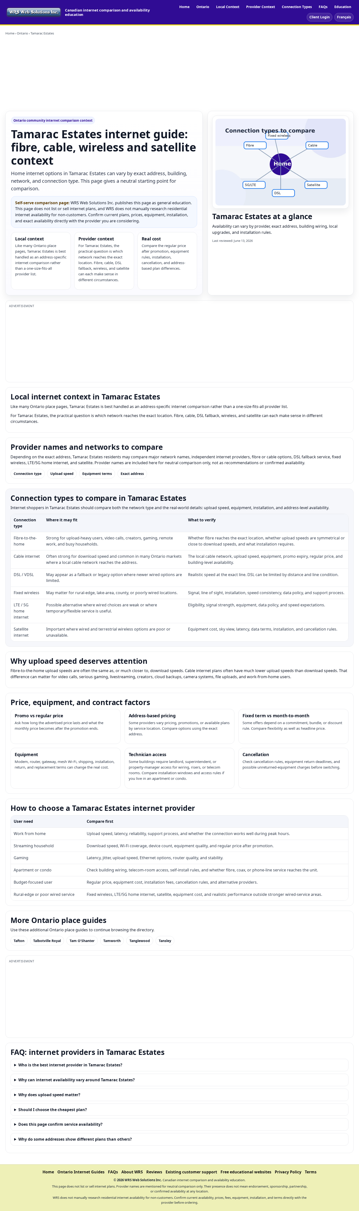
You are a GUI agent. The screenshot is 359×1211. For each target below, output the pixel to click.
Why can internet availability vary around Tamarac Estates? (76, 1079)
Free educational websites (246, 1172)
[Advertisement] (179, 73)
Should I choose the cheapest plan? (52, 1109)
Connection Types (297, 6)
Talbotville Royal (47, 940)
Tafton (19, 940)
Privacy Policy (288, 1172)
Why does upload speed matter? (49, 1094)
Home (184, 6)
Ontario (202, 6)
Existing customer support (191, 1172)
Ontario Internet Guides (81, 1172)
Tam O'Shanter (82, 940)
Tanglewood (139, 940)
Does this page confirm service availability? (60, 1124)
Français (344, 17)
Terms (311, 1172)
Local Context (227, 6)
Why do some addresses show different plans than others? (75, 1139)
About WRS (132, 1172)
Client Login (319, 17)
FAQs (323, 6)
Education (342, 6)
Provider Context (260, 6)
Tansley (165, 940)
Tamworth (112, 940)
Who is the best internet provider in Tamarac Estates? (70, 1065)
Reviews (154, 1172)
